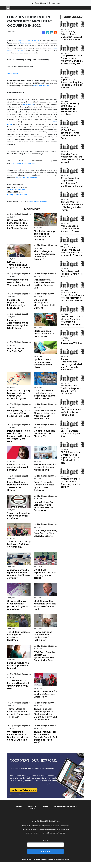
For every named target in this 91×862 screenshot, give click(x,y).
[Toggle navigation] (8, 8)
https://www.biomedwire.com (23, 163)
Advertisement (61, 806)
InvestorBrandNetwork (38, 201)
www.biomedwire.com (16, 189)
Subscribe (45, 851)
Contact (72, 806)
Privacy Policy (32, 807)
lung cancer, (26, 43)
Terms (19, 806)
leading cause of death (28, 40)
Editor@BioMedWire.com (17, 194)
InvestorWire (28, 104)
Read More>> (12, 73)
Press (45, 806)
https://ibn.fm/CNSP (41, 85)
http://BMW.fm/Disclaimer (26, 177)
